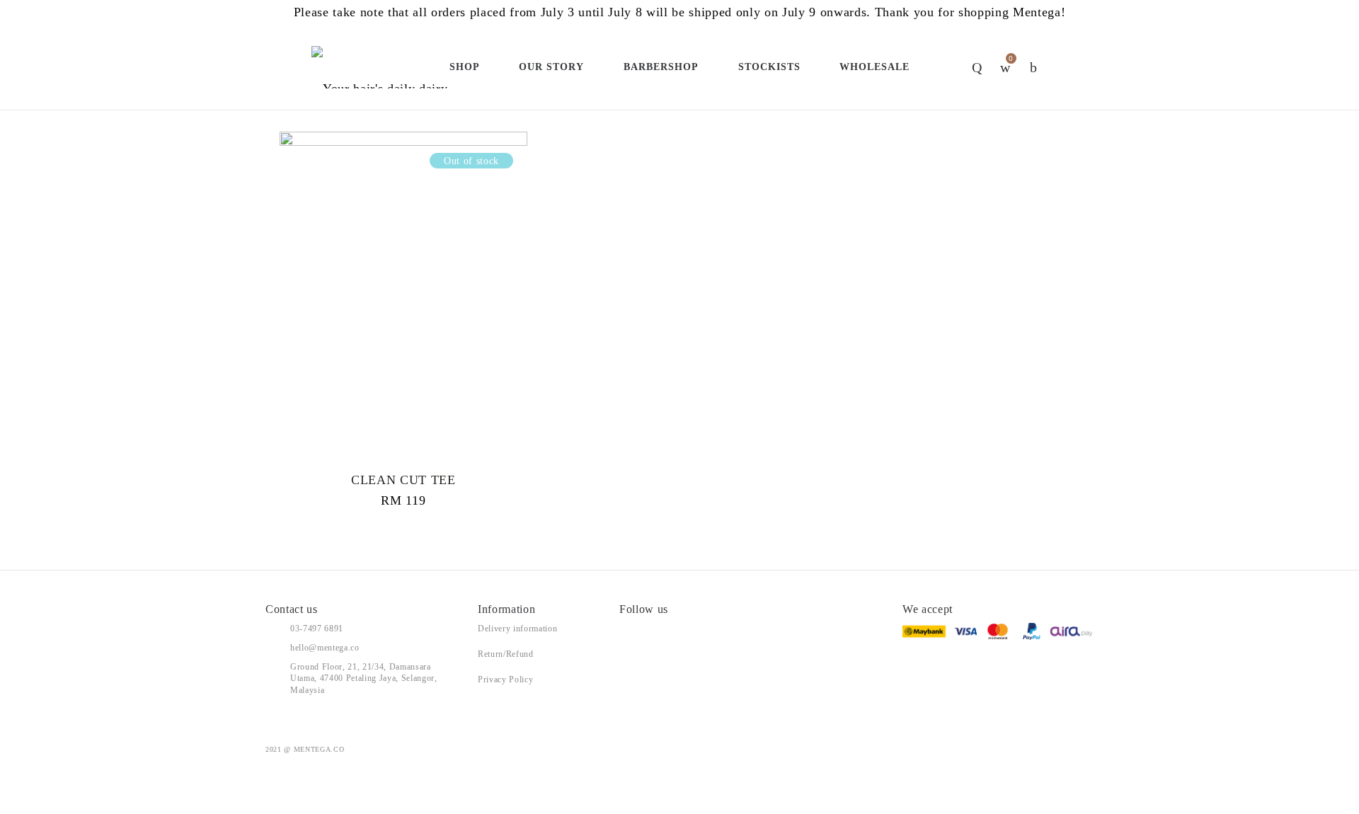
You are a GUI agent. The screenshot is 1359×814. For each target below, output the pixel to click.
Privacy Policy (505, 679)
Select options (403, 316)
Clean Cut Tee (403, 480)
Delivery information (517, 629)
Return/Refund (506, 654)
